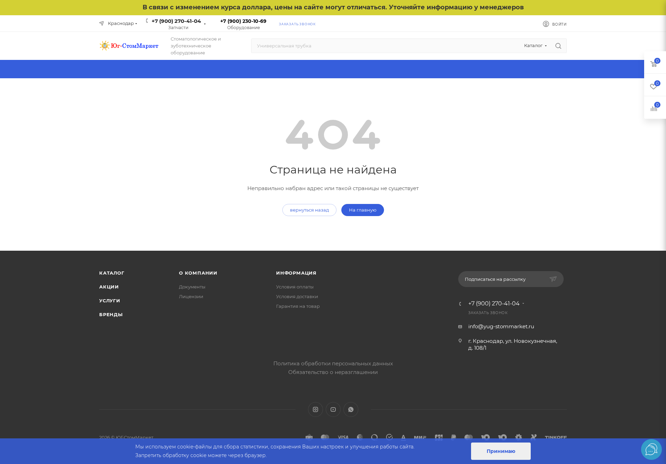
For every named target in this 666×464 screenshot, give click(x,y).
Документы (192, 286)
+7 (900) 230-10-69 (243, 21)
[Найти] (558, 45)
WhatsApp (350, 409)
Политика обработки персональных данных (333, 363)
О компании (198, 273)
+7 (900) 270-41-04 (176, 21)
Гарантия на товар (298, 306)
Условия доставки (297, 296)
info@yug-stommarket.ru (501, 326)
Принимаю (501, 451)
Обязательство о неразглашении (333, 372)
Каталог (112, 273)
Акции (109, 286)
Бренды (111, 314)
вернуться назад (309, 210)
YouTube (333, 409)
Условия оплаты (295, 286)
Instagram (315, 409)
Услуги (109, 300)
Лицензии (191, 296)
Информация (296, 273)
